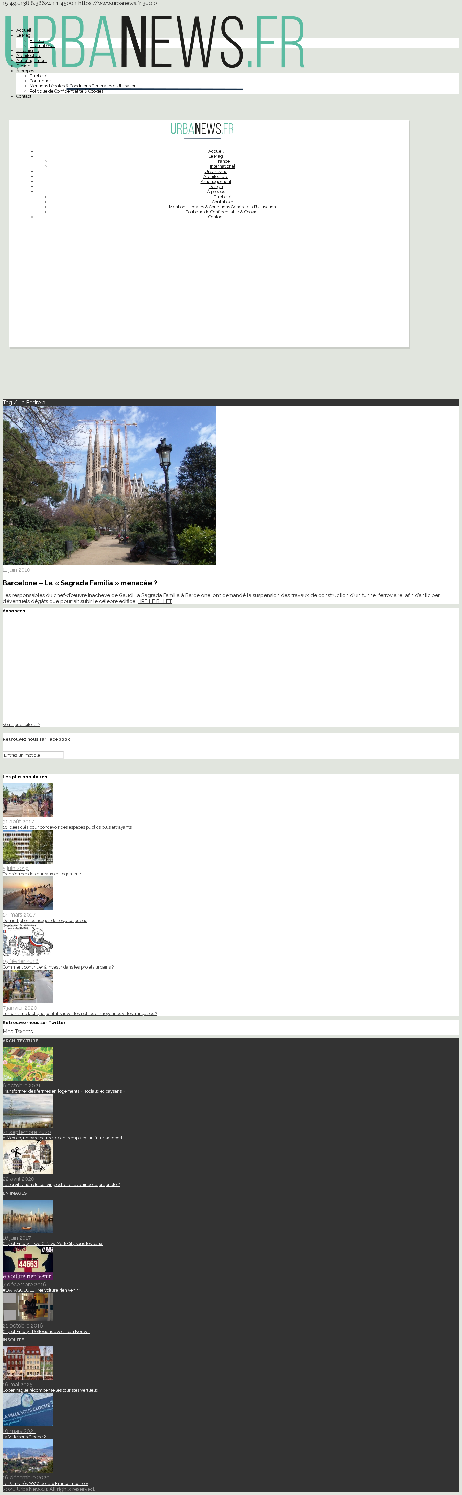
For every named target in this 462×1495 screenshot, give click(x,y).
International (42, 45)
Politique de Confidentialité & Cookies (66, 91)
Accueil (23, 30)
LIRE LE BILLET (155, 601)
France (37, 40)
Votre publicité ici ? (21, 724)
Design (23, 65)
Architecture (28, 55)
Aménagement (31, 60)
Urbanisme (27, 50)
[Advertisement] (209, 300)
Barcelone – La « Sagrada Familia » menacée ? (80, 583)
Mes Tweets (18, 1031)
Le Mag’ (23, 35)
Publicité (38, 75)
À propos (25, 70)
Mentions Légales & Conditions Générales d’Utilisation (83, 85)
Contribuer (40, 80)
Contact (23, 96)
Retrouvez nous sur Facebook (36, 739)
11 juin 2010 (16, 570)
